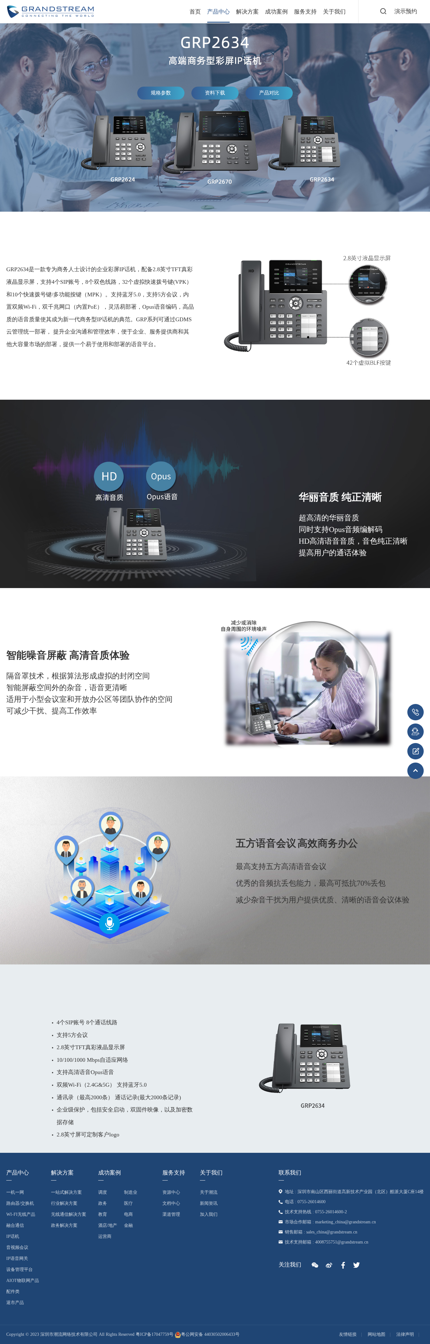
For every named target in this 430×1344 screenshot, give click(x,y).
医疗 (128, 1203)
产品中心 (218, 12)
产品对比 (269, 92)
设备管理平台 (19, 1269)
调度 (102, 1192)
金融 (128, 1225)
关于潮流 (209, 1192)
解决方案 (247, 12)
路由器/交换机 (20, 1203)
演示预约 (405, 11)
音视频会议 (17, 1247)
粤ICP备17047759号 (154, 1334)
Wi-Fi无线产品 (20, 1214)
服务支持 (305, 12)
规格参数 (161, 92)
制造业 (130, 1192)
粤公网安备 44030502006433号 (210, 1334)
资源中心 (171, 1192)
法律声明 (405, 1334)
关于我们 (334, 12)
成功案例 (276, 12)
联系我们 (290, 1173)
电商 (128, 1214)
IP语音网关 (17, 1258)
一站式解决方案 (66, 1192)
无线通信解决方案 (68, 1214)
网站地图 (376, 1334)
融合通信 (15, 1225)
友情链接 (348, 1334)
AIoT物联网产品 (22, 1280)
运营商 (104, 1236)
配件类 (13, 1291)
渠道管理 (171, 1214)
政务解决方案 (64, 1225)
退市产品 (15, 1302)
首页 (195, 12)
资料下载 (215, 92)
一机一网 (15, 1192)
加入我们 (209, 1214)
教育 (102, 1214)
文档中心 (171, 1203)
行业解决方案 (64, 1203)
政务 (102, 1203)
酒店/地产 (107, 1225)
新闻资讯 (209, 1203)
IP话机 (12, 1236)
